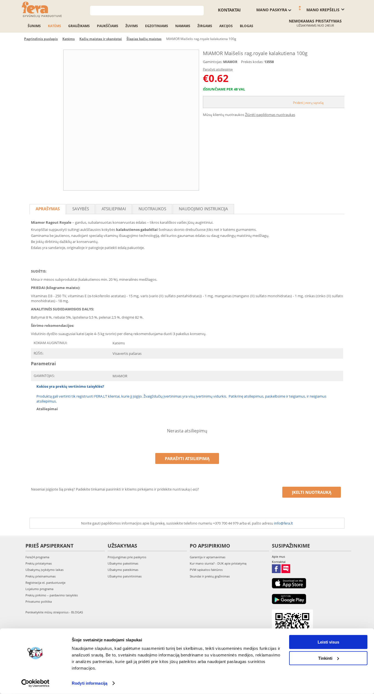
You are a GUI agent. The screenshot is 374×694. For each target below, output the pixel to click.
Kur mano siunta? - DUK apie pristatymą (218, 563)
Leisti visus (328, 642)
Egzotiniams (156, 26)
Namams (182, 26)
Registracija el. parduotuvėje (45, 582)
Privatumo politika (38, 601)
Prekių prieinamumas (40, 576)
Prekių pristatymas (38, 563)
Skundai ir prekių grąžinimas (210, 576)
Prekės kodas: (252, 61)
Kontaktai (229, 10)
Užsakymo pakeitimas (123, 563)
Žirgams (204, 26)
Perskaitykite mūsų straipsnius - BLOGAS (54, 612)
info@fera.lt (283, 523)
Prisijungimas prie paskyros (127, 557)
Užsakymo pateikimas (123, 570)
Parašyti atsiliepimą (218, 69)
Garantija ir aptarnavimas (207, 557)
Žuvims (131, 26)
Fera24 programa (37, 557)
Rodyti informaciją (89, 683)
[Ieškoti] (200, 10)
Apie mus (278, 556)
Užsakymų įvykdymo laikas (44, 570)
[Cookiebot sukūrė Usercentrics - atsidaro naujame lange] (35, 683)
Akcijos (226, 26)
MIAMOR (230, 62)
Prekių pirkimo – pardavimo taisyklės (51, 595)
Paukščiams (107, 26)
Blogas (246, 26)
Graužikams (79, 26)
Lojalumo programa (39, 589)
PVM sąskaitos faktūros (206, 570)
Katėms (54, 26)
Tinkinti (325, 658)
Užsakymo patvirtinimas (125, 576)
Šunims (34, 26)
